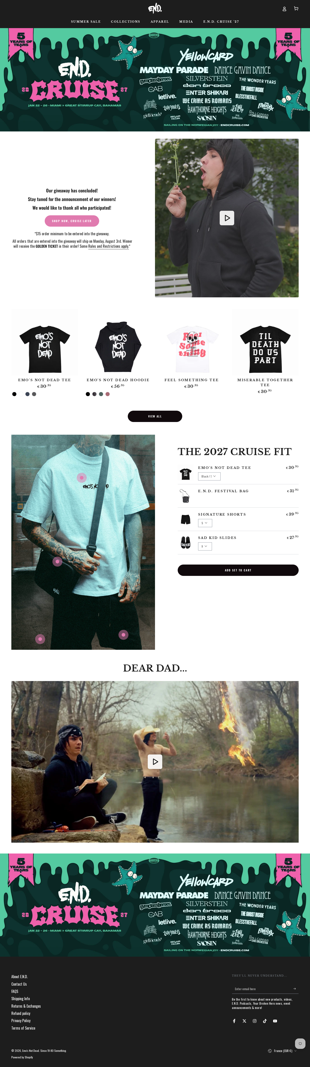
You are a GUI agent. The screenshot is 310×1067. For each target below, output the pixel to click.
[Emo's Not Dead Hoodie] (118, 342)
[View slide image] (155, 79)
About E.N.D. (19, 976)
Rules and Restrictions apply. (108, 246)
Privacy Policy (20, 1020)
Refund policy (20, 1013)
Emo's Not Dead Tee (224, 468)
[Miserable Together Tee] (265, 342)
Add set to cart (238, 570)
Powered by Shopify (22, 1057)
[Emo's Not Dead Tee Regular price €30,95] (82, 478)
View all (155, 416)
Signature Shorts (222, 514)
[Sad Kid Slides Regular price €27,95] (40, 639)
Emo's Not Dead (30, 1050)
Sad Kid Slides (217, 538)
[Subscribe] (296, 989)
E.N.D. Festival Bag (223, 491)
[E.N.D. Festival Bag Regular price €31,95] (57, 562)
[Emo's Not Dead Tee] (44, 342)
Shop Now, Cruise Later (72, 221)
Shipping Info (20, 998)
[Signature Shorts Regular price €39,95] (123, 635)
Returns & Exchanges (26, 1006)
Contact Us (19, 984)
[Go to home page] (155, 8)
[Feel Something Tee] (191, 342)
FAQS (14, 991)
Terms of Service (23, 1028)
